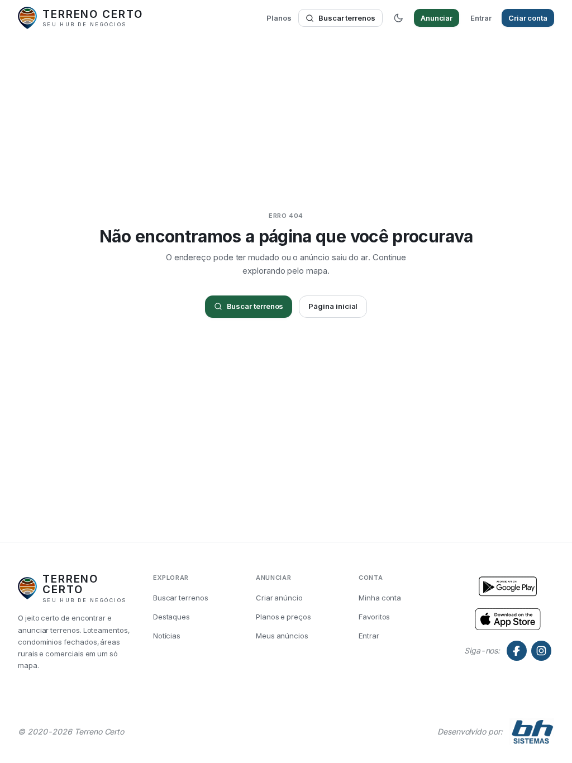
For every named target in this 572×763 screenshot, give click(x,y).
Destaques (171, 616)
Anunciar (436, 17)
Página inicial (333, 306)
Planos (279, 17)
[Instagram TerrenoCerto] (541, 651)
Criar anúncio (279, 597)
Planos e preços (283, 616)
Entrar (481, 17)
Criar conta (527, 17)
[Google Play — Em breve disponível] (507, 618)
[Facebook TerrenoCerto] (517, 651)
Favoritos (374, 616)
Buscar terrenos (346, 17)
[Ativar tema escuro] (398, 18)
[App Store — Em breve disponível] (507, 587)
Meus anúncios (282, 635)
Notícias (166, 635)
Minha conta (380, 597)
